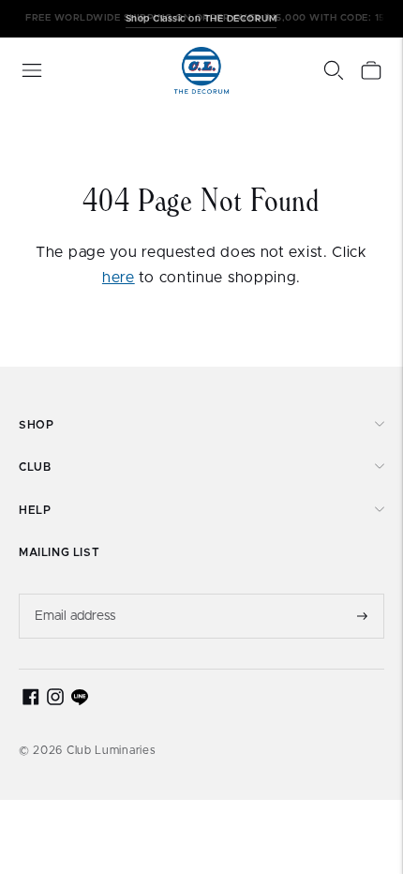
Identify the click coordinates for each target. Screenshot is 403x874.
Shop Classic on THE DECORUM (201, 18)
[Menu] (32, 70)
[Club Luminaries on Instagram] (55, 701)
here (118, 277)
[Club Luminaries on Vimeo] (79, 701)
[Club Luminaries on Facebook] (30, 701)
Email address (75, 593)
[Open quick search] (334, 70)
